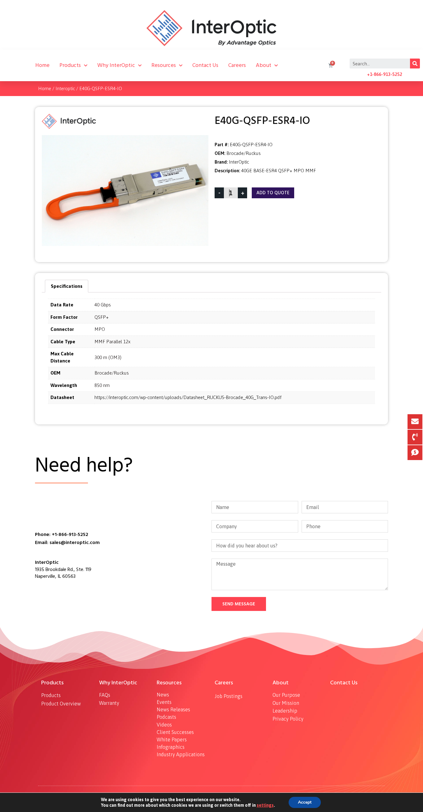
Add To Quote (273, 193)
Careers (237, 65)
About (263, 65)
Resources (163, 65)
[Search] (415, 63)
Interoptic (65, 88)
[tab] (66, 286)
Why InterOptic (116, 65)
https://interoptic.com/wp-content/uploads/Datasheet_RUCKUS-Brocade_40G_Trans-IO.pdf (187, 397)
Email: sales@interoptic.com (67, 542)
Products (70, 65)
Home (42, 65)
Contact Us (205, 65)
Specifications (66, 286)
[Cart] (329, 65)
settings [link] (265, 805)
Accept (305, 802)
